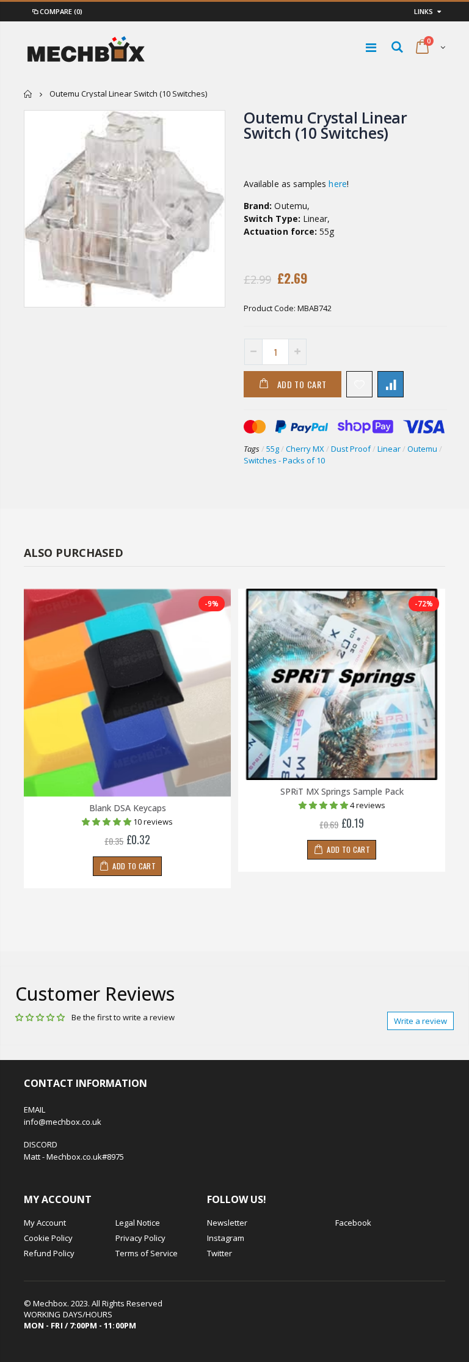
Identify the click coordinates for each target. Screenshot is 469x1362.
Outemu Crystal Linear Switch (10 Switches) (325, 125)
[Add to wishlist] (359, 384)
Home (28, 94)
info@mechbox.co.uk (62, 1121)
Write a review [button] (420, 1020)
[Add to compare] (390, 384)
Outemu (422, 448)
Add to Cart (302, 384)
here (337, 184)
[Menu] (371, 47)
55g (272, 448)
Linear (389, 448)
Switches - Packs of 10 (284, 460)
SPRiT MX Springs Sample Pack (342, 791)
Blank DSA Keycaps (127, 808)
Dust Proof (351, 448)
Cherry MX (305, 448)
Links (423, 11)
